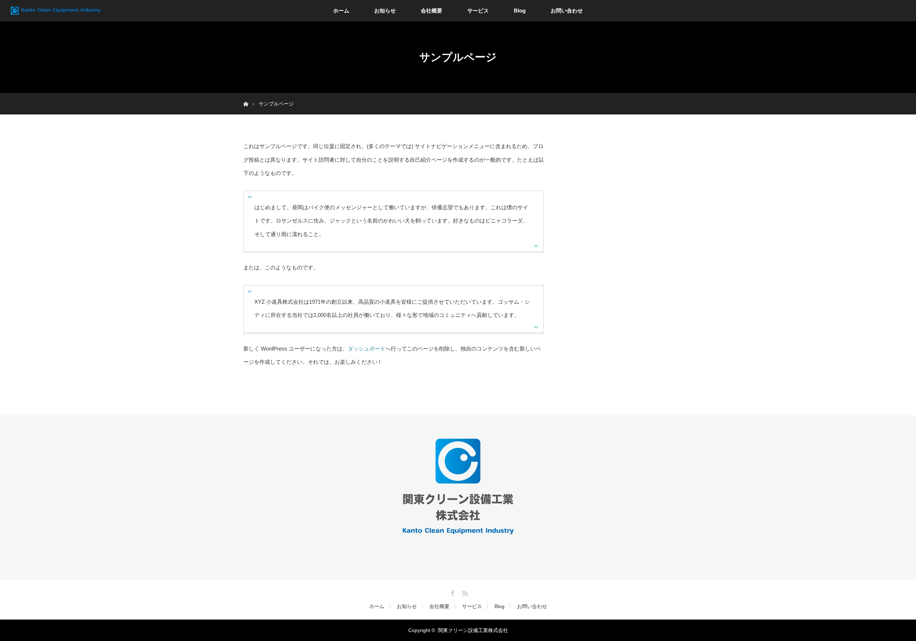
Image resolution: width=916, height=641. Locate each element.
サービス (478, 11)
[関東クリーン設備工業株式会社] (458, 531)
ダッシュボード (366, 349)
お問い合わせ (567, 11)
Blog (520, 11)
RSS (464, 592)
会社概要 (431, 11)
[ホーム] (245, 95)
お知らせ (385, 11)
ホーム (341, 11)
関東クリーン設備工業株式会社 (473, 630)
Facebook (452, 592)
